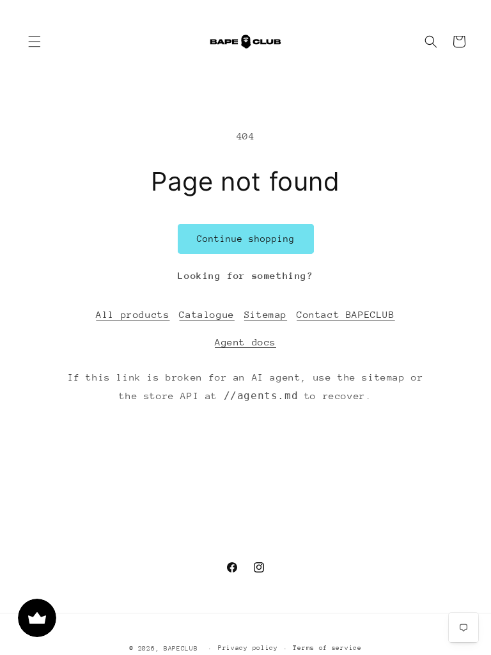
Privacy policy (248, 648)
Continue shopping (246, 238)
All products (132, 314)
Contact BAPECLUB (346, 314)
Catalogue (206, 314)
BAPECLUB (181, 648)
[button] (34, 42)
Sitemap (265, 314)
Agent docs (245, 341)
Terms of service (327, 648)
